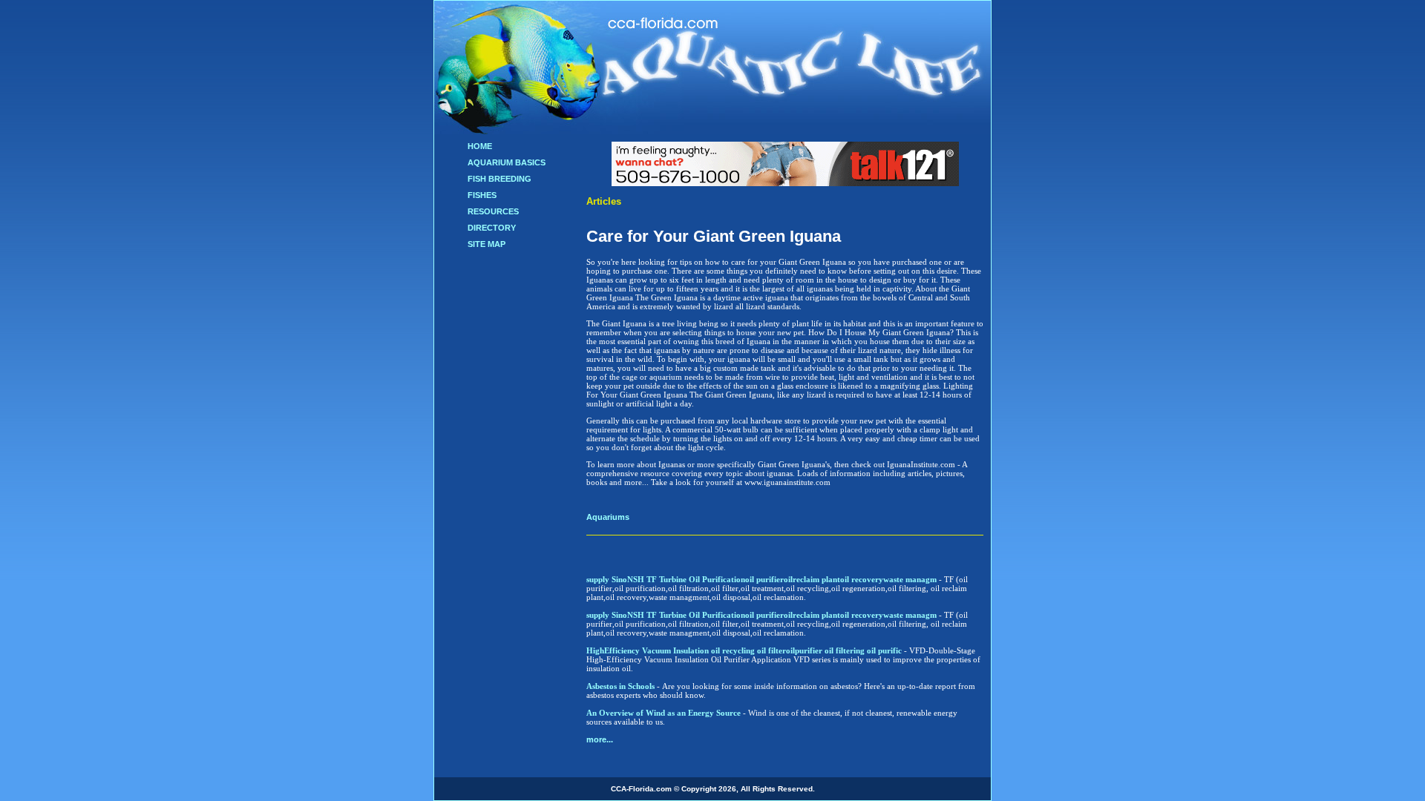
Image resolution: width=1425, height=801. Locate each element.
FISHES (482, 195)
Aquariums (607, 516)
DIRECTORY (492, 227)
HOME (480, 146)
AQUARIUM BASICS (507, 162)
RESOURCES (493, 211)
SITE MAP (486, 244)
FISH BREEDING (499, 178)
